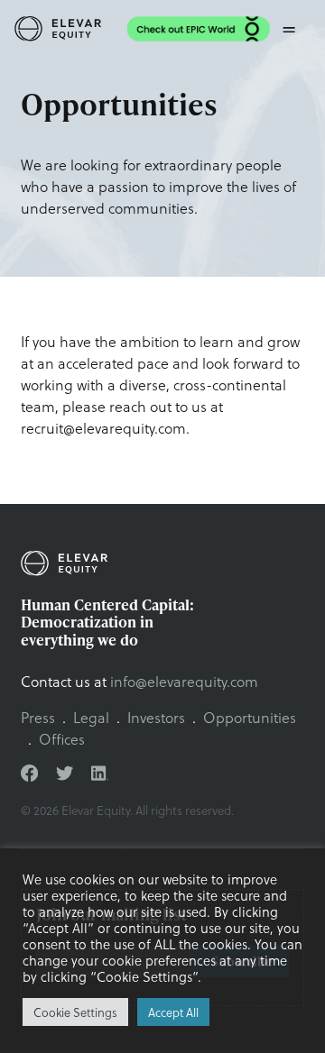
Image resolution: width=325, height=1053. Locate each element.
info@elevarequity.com (184, 681)
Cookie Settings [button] (75, 1012)
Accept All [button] (173, 1012)
